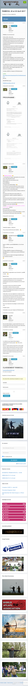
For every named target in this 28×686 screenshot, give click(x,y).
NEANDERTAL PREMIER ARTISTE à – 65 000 (12, 472)
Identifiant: (5, 382)
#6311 (24, 356)
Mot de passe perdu (22, 463)
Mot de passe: (5, 387)
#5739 (24, 85)
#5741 (24, 216)
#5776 (24, 232)
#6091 (24, 312)
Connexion (6, 395)
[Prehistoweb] (11, 5)
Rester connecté (6, 393)
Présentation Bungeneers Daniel (9, 490)
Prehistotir (21, 682)
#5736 (24, 22)
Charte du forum (10, 682)
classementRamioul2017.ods (8, 370)
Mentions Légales (3, 682)
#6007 (24, 260)
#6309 (24, 329)
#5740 (24, 163)
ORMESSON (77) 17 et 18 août (8, 475)
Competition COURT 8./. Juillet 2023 (9, 487)
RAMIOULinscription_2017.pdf (9, 83)
